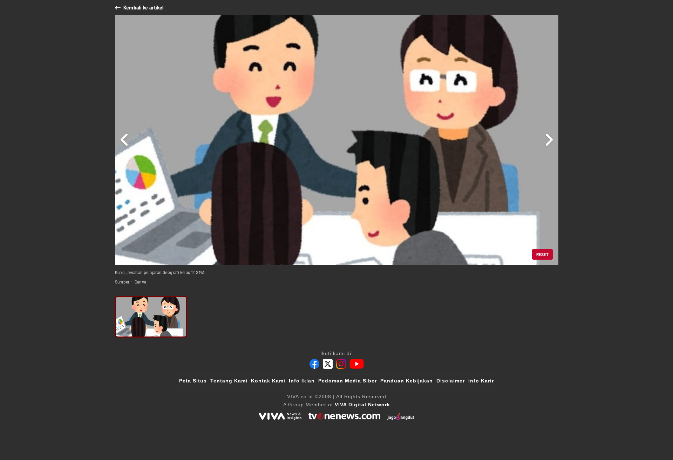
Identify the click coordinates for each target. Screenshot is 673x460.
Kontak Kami (268, 381)
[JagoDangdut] (400, 416)
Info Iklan (302, 381)
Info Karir (481, 381)
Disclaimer (450, 381)
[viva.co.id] (280, 416)
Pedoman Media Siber (347, 381)
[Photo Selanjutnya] (548, 140)
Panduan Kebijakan (406, 381)
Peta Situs (193, 381)
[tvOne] (344, 416)
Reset (542, 254)
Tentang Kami (228, 381)
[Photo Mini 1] (151, 317)
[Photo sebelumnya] (124, 140)
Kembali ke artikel (143, 8)
